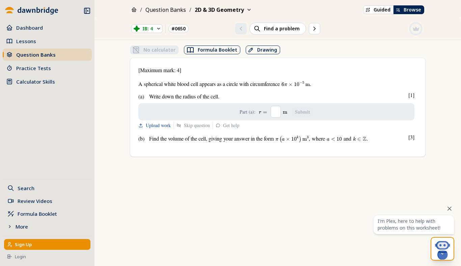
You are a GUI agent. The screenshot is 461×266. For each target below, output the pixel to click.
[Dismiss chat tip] (449, 208)
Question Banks (165, 9)
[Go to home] (31, 11)
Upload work (158, 125)
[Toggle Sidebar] (92, 133)
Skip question (197, 125)
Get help (231, 125)
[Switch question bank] (249, 9)
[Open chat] (442, 249)
